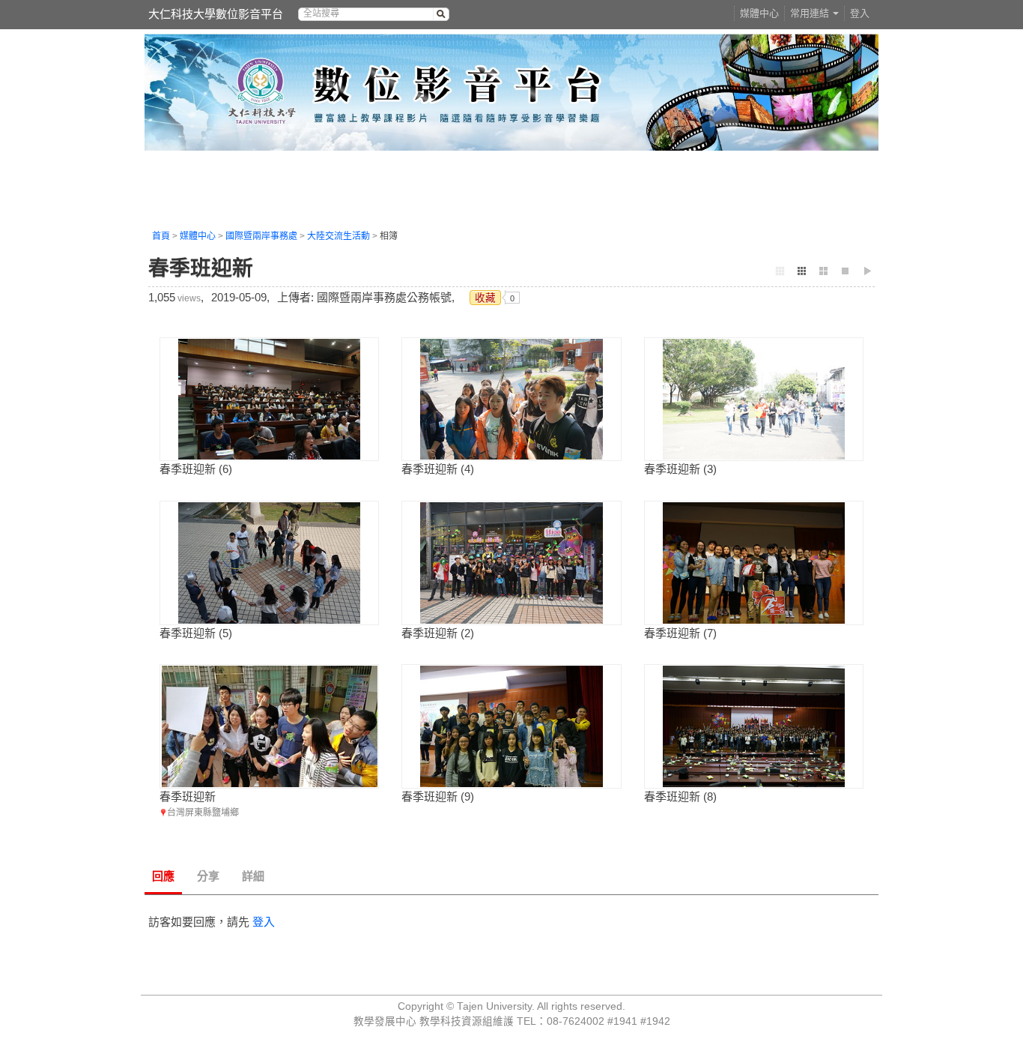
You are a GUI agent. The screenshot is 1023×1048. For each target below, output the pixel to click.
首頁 (161, 236)
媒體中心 (759, 13)
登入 (859, 13)
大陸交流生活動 (338, 236)
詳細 (253, 876)
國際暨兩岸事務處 (261, 236)
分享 (208, 876)
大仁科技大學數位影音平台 (215, 13)
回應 (163, 876)
